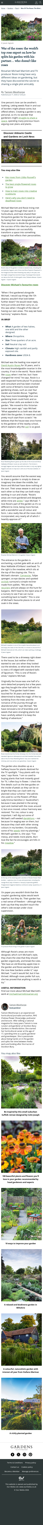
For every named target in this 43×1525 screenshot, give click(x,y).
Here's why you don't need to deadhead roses (20, 199)
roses (8, 374)
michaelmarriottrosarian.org (23, 994)
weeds (17, 830)
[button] (21, 151)
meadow (9, 843)
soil (27, 426)
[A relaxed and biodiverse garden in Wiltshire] (21, 1275)
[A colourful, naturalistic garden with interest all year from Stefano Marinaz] (21, 1339)
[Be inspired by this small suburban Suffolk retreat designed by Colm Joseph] (21, 1082)
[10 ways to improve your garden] (21, 1214)
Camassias (25, 575)
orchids (5, 581)
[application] (21, 148)
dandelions (29, 818)
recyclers (5, 587)
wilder (20, 500)
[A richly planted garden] (21, 1404)
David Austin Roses (11, 365)
